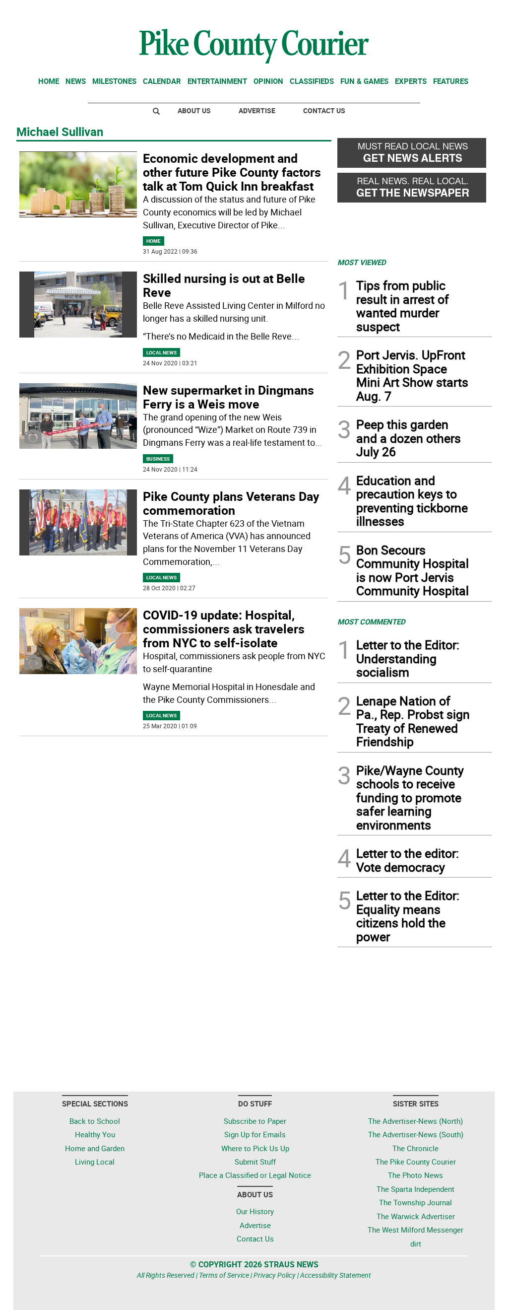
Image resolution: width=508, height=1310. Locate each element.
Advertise (257, 110)
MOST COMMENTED (371, 621)
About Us (194, 110)
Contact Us (324, 110)
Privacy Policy (275, 1275)
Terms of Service (224, 1275)
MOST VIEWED (361, 262)
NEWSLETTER (412, 11)
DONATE (467, 11)
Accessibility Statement (335, 1275)
